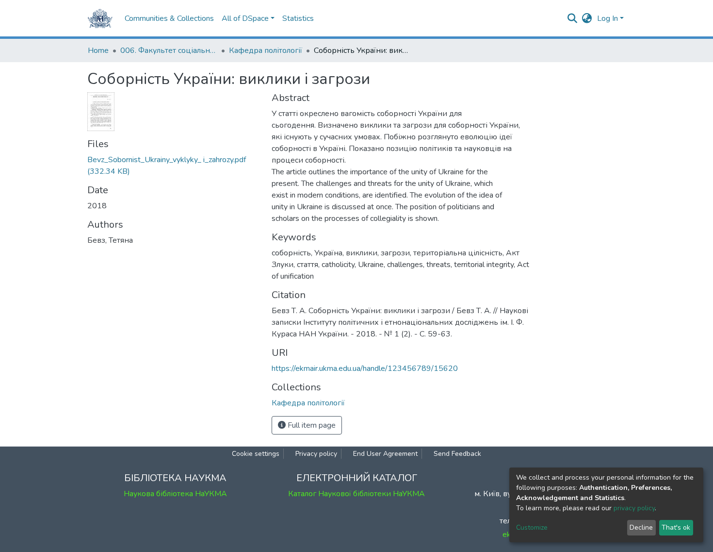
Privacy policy (316, 453)
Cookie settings (255, 453)
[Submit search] (572, 18)
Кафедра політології (265, 50)
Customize (532, 527)
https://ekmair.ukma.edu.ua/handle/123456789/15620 (365, 368)
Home (98, 50)
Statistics (298, 18)
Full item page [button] (311, 425)
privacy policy (634, 508)
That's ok (676, 527)
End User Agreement (385, 453)
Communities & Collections (169, 18)
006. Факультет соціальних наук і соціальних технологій (168, 50)
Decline (641, 527)
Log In (607, 18)
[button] (587, 18)
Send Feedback (457, 453)
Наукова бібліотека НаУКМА (175, 493)
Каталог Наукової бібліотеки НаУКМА (356, 493)
